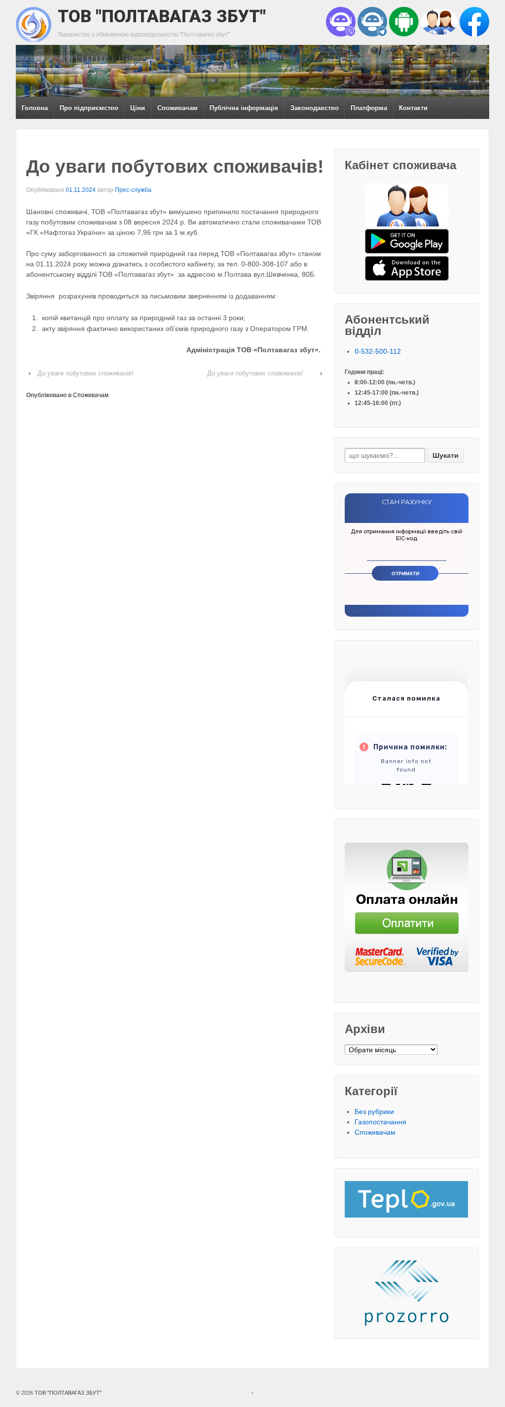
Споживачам (177, 107)
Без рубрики (374, 1111)
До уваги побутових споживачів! (85, 373)
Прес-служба (133, 189)
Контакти (413, 107)
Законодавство (314, 107)
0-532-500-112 (378, 351)
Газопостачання (380, 1122)
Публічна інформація (244, 107)
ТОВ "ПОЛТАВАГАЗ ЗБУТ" (162, 16)
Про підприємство (89, 107)
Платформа (369, 107)
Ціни (137, 107)
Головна (35, 107)
